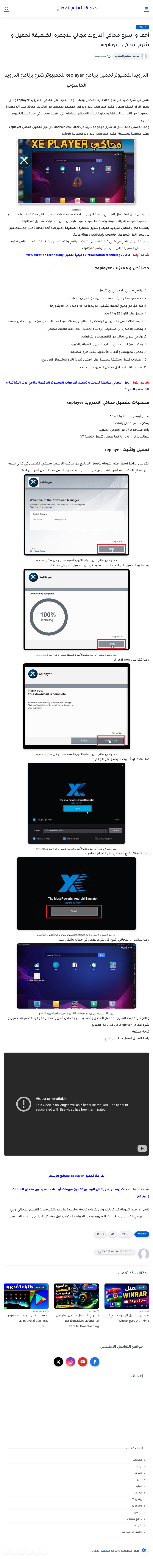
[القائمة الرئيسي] (146, 9)
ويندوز (100, 1234)
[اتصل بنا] (6, 1551)
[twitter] (58, 1361)
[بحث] (6, 9)
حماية (139, 1486)
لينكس (138, 1512)
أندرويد (142, 27)
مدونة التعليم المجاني (76, 8)
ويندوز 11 (137, 1499)
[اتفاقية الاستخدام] (29, 1551)
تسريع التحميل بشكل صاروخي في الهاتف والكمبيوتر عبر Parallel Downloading (77, 1321)
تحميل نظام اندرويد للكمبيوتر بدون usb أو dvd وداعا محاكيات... (28, 1321)
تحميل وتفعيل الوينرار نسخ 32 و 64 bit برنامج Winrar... (128, 1318)
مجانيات (137, 1460)
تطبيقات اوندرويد (132, 1532)
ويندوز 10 (137, 1506)
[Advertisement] (76, 1412)
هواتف (138, 1493)
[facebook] (94, 1361)
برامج (139, 1466)
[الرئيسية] (44, 1551)
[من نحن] (21, 1551)
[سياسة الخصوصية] (36, 1551)
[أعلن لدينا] (14, 1551)
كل (112, 1234)
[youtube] (82, 1361)
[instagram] (70, 1361)
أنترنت (138, 1525)
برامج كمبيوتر (134, 1519)
